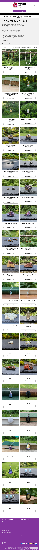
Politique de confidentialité (9, 548)
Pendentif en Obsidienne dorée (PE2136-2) (28, 428)
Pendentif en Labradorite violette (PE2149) (11, 480)
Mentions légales (5, 521)
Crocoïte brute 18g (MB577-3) (11, 376)
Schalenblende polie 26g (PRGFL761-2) (28, 146)
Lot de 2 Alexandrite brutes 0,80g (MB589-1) (11, 172)
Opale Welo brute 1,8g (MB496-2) (10, 351)
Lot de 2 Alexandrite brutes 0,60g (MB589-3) (11, 198)
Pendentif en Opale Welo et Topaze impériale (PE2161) (28, 94)
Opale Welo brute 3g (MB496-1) (28, 351)
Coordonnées (27, 549)
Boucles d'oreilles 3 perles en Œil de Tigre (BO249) (11, 249)
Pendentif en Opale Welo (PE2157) (28, 300)
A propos (21, 521)
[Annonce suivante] (37, 17)
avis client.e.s (16, 43)
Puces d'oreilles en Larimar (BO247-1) (10, 507)
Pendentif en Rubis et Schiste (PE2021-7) (11, 454)
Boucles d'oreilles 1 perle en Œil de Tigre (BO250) (28, 249)
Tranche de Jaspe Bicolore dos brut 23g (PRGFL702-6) (10, 275)
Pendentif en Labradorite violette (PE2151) (11, 402)
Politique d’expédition (24, 548)
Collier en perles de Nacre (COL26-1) (28, 68)
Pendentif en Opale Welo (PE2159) (28, 119)
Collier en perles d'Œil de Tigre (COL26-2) (10, 68)
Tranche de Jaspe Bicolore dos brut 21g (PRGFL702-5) (28, 275)
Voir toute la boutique (19, 11)
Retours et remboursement (7, 532)
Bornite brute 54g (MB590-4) (11, 223)
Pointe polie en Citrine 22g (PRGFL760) (28, 326)
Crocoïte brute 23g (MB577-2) (28, 376)
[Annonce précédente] (2, 17)
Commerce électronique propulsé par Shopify (21, 547)
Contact (21, 523)
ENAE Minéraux (12, 547)
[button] (2, 6)
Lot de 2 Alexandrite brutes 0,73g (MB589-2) (28, 172)
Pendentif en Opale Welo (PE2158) (11, 300)
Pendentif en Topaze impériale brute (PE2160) (10, 120)
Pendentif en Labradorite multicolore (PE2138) (28, 454)
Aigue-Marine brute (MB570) (11, 325)
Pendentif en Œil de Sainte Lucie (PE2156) (10, 428)
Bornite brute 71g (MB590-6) (28, 197)
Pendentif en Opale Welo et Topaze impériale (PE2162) (11, 94)
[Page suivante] (26, 516)
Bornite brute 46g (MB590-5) (28, 223)
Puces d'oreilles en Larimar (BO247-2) (28, 480)
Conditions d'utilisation (6, 523)
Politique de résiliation (33, 549)
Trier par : (12, 47)
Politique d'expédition (6, 530)
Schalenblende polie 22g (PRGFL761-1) (11, 146)
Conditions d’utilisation (16, 548)
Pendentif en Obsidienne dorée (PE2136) (28, 507)
